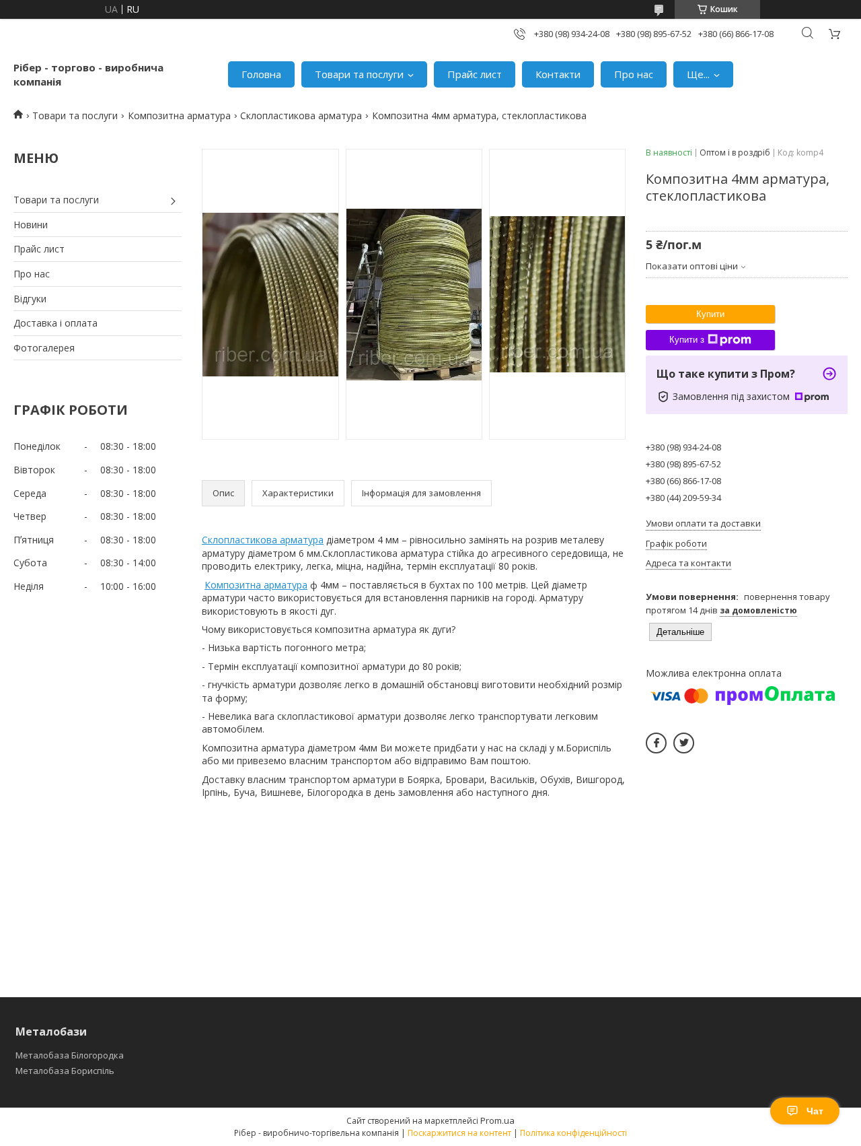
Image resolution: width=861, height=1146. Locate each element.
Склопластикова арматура (301, 115)
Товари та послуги (359, 74)
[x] (683, 743)
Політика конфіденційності (573, 1133)
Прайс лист (474, 74)
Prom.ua (497, 1120)
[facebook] (656, 743)
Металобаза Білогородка (69, 1055)
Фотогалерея (44, 347)
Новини (30, 224)
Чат (815, 1111)
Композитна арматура (179, 115)
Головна (261, 74)
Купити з (686, 340)
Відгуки (29, 298)
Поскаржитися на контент (459, 1133)
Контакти (558, 74)
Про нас (633, 74)
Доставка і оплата (55, 322)
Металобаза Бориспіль (64, 1071)
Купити (710, 314)
